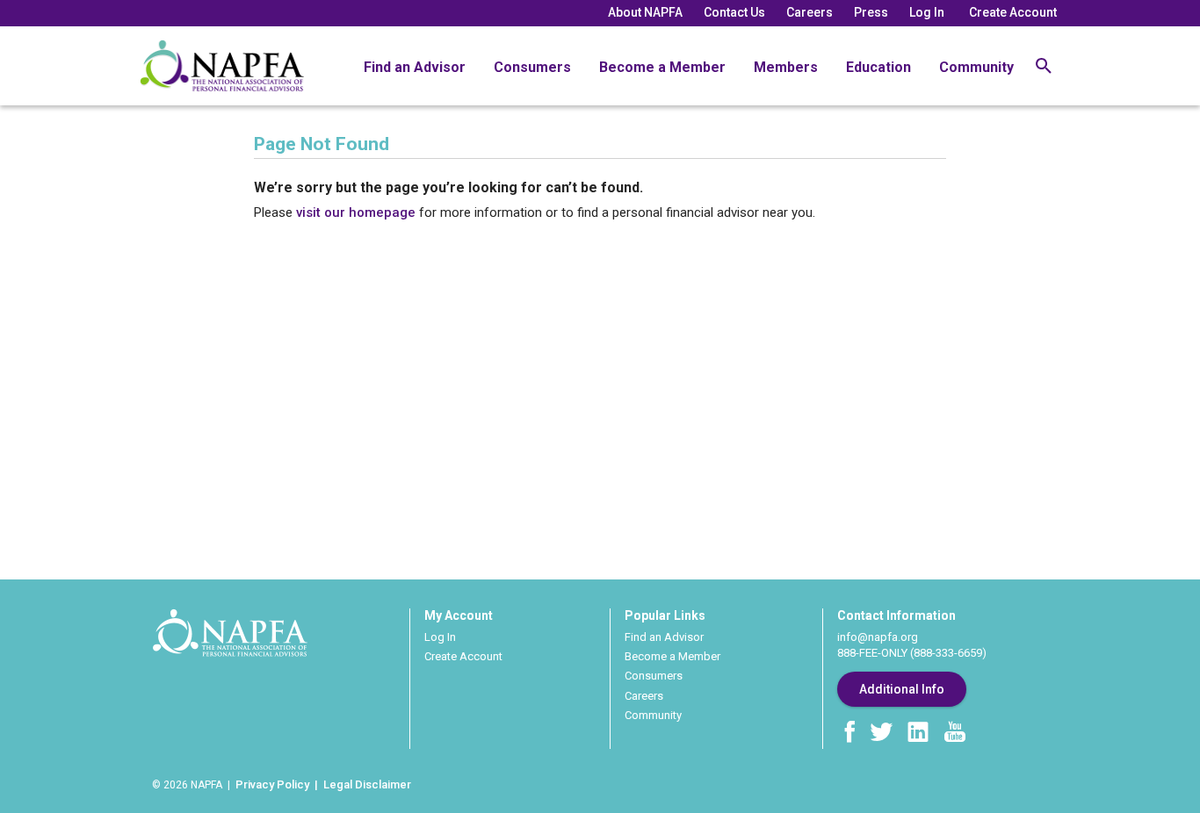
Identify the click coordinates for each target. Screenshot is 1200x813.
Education (878, 67)
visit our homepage (356, 212)
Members (786, 67)
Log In (926, 12)
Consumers (532, 67)
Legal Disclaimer (367, 784)
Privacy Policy (272, 784)
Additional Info (901, 689)
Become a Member (662, 67)
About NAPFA (645, 12)
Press (871, 12)
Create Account (1013, 12)
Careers (809, 12)
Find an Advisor (415, 67)
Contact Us (734, 12)
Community (976, 67)
